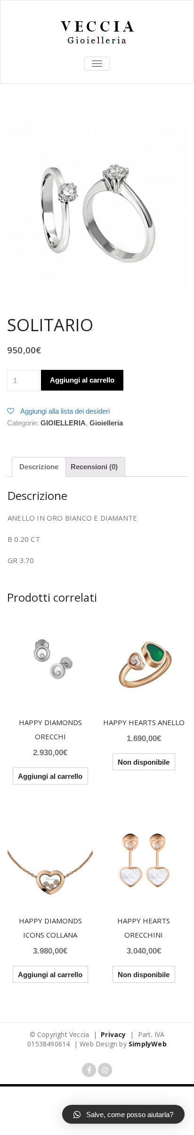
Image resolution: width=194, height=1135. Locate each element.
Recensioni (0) (94, 467)
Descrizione (38, 467)
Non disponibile (144, 762)
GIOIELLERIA (63, 423)
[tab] (39, 467)
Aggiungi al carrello (82, 380)
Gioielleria (106, 423)
